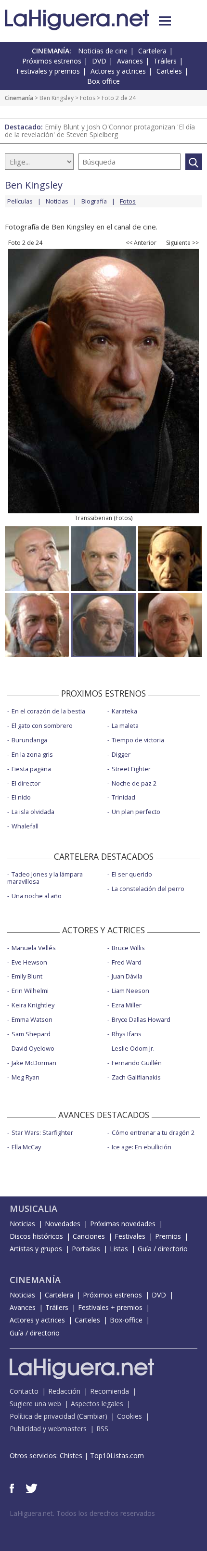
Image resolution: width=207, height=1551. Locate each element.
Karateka (124, 711)
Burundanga (29, 740)
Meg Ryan (25, 1077)
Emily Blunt (27, 976)
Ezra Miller (127, 1005)
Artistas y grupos (36, 1248)
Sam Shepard (31, 1034)
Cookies (129, 1416)
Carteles (169, 71)
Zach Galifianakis (136, 1077)
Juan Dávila (127, 976)
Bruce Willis (128, 947)
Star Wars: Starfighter (42, 1132)
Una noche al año (37, 895)
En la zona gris (32, 754)
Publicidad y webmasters (48, 1428)
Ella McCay (26, 1147)
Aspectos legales (97, 1403)
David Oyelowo (33, 1048)
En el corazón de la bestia (48, 711)
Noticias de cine (103, 50)
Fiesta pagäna (31, 768)
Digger (121, 754)
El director (26, 783)
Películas (20, 201)
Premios (168, 1236)
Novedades (62, 1223)
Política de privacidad (42, 1416)
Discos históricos (36, 1236)
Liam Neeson (130, 990)
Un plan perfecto (136, 811)
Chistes (71, 1455)
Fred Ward (127, 962)
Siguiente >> (182, 243)
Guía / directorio (163, 1248)
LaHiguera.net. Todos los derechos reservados (82, 1513)
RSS (102, 1428)
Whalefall (25, 826)
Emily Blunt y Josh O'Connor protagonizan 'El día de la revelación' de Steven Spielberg (100, 130)
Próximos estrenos (51, 60)
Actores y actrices (118, 71)
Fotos (87, 98)
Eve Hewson (29, 962)
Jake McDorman (34, 1062)
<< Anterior (141, 243)
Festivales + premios (110, 1307)
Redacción (64, 1391)
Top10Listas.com (117, 1455)
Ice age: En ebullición (141, 1147)
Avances (130, 60)
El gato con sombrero (42, 725)
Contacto (24, 1391)
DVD (99, 60)
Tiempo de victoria (138, 740)
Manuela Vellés (34, 947)
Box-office (103, 81)
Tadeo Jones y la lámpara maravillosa (45, 878)
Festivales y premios (48, 71)
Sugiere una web (35, 1403)
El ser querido (132, 874)
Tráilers (165, 60)
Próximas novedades (122, 1223)
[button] (165, 20)
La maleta (125, 725)
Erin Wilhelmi (30, 990)
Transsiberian (93, 518)
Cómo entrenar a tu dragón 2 (153, 1132)
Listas (119, 1248)
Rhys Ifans (127, 1034)
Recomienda (109, 1391)
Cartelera (152, 50)
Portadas (86, 1248)
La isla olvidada (33, 811)
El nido (21, 797)
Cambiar (92, 1416)
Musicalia (33, 1208)
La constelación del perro (148, 888)
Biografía (94, 201)
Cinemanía (19, 98)
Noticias (57, 201)
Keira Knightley (33, 1005)
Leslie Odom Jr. (133, 1048)
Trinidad (123, 797)
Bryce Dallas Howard (141, 1019)
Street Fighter (131, 768)
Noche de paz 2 (134, 783)
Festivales (130, 1236)
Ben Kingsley (56, 98)
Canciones (89, 1236)
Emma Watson (32, 1019)
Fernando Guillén (137, 1062)
